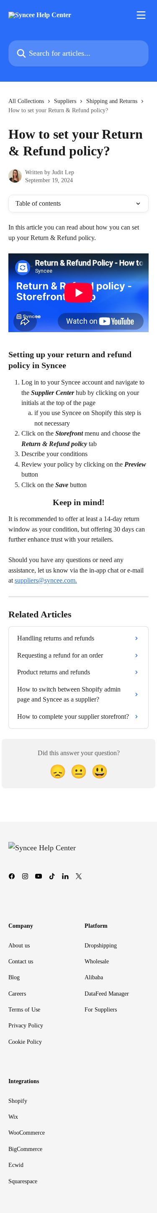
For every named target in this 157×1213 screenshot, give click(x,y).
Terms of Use (24, 1010)
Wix (13, 1117)
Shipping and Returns (111, 101)
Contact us (20, 961)
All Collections (26, 101)
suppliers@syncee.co (42, 580)
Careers (17, 994)
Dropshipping (101, 945)
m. (73, 580)
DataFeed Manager (107, 994)
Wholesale (97, 961)
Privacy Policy (25, 1025)
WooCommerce (26, 1133)
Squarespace (22, 1181)
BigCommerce (25, 1149)
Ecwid (15, 1165)
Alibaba (94, 977)
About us (19, 945)
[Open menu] (141, 15)
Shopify (17, 1101)
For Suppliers (101, 1010)
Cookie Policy (25, 1042)
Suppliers (65, 101)
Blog (14, 977)
